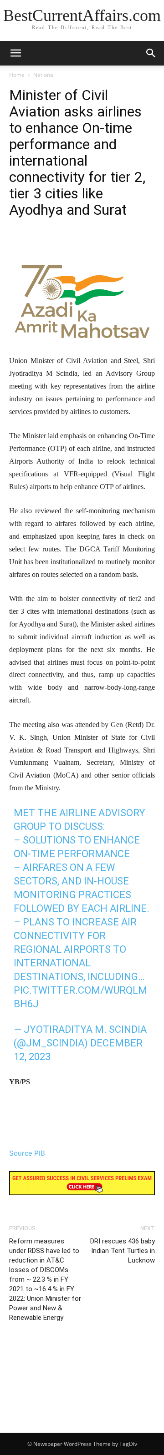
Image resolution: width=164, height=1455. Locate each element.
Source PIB (27, 1153)
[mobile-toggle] (15, 53)
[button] (151, 53)
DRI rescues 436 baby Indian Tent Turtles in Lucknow (122, 1250)
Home (17, 75)
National (44, 75)
